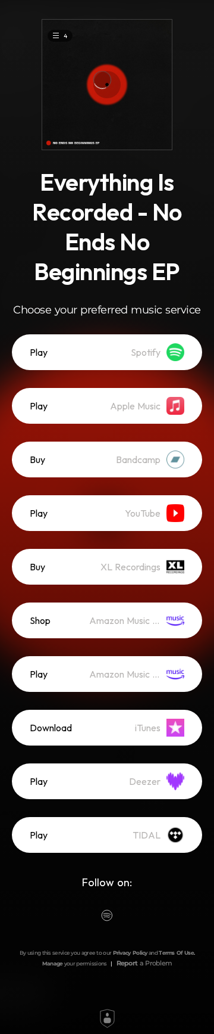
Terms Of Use (176, 952)
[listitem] (107, 352)
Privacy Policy (130, 952)
